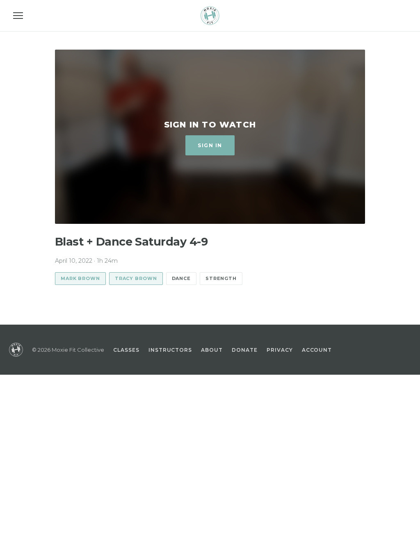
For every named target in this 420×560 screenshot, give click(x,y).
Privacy (280, 350)
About (212, 350)
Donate (245, 350)
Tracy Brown (136, 278)
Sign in (210, 145)
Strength (221, 278)
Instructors (170, 350)
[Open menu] (18, 15)
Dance (181, 278)
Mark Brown (80, 278)
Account (317, 350)
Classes (126, 350)
